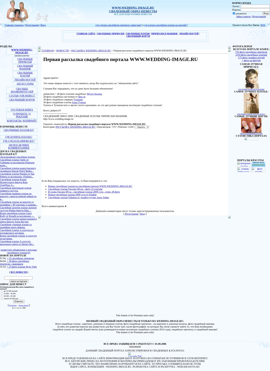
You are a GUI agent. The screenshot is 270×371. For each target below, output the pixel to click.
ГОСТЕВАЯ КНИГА (22, 109)
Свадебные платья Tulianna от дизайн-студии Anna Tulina (78, 197)
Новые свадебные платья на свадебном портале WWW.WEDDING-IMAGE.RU (90, 186)
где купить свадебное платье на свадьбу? (166, 25)
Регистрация (259, 16)
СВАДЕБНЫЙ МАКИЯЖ (25, 67)
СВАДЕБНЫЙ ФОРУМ (22, 99)
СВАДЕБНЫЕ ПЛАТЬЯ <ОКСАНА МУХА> (251, 114)
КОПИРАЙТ (30, 120)
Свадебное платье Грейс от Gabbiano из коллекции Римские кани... (17, 162)
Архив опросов (24, 305)
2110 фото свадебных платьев (251, 54)
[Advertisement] (68, 155)
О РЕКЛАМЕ (23, 115)
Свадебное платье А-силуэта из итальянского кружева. (17, 231)
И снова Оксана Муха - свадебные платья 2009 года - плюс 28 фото (84, 192)
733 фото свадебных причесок (251, 52)
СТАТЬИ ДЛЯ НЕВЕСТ (22, 95)
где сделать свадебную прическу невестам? (118, 25)
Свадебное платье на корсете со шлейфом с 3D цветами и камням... (19, 203)
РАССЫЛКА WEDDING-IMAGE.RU (91, 50)
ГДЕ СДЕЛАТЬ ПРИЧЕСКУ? (19, 141)
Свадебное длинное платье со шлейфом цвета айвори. (16, 226)
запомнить (241, 13)
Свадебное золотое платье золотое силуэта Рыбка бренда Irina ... (18, 209)
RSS (263, 25)
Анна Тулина (79, 102)
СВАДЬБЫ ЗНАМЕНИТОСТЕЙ (22, 90)
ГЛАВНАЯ (48, 50)
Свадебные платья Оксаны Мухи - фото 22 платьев (75, 189)
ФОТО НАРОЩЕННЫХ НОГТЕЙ (251, 134)
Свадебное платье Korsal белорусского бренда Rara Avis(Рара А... (14, 182)
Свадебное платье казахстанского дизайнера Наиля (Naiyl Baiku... (18, 169)
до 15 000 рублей (10, 291)
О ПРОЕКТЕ (20, 113)
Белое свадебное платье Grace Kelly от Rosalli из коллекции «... (17, 214)
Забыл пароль (243, 16)
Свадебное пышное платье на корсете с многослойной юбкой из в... (18, 196)
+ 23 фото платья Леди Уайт (22, 266)
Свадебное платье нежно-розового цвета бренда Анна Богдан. (18, 220)
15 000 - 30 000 (10, 294)
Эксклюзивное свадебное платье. (17, 157)
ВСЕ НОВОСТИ (19, 272)
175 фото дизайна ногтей (251, 57)
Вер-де (81, 96)
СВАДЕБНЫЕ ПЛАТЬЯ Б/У (19, 130)
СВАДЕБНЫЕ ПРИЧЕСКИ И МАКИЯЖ (251, 89)
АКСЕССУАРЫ (25, 83)
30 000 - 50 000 (10, 296)
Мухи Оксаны (94, 94)
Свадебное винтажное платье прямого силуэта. (15, 189)
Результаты (13, 305)
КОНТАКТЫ (14, 120)
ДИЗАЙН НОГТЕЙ (25, 79)
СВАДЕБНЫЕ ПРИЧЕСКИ (25, 60)
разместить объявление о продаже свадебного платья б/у (19, 251)
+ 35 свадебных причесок (20, 258)
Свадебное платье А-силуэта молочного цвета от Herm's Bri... (17, 243)
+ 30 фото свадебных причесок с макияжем (14, 262)
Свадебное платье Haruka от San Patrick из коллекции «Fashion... (17, 175)
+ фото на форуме (251, 60)
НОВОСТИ (62, 50)
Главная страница (14, 25)
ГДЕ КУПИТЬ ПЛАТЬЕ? (18, 137)
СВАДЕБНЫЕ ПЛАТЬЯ (25, 74)
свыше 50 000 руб (11, 299)
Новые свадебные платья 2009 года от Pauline (72, 194)
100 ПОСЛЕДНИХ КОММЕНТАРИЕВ (18, 146)
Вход (43, 25)
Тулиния (77, 99)
